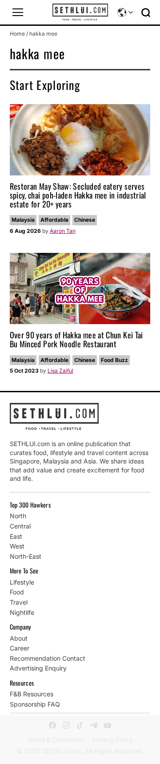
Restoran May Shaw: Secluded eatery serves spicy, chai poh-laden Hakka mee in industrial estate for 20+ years (78, 195)
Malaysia (23, 219)
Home (17, 33)
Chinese (84, 219)
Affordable (54, 219)
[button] (18, 12)
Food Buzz (114, 360)
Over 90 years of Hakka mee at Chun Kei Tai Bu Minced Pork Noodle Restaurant (76, 339)
